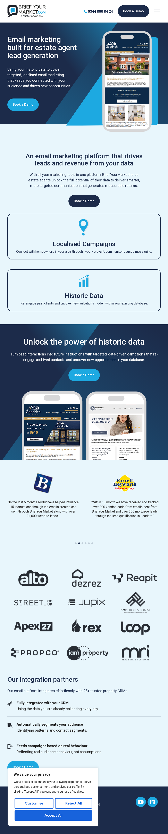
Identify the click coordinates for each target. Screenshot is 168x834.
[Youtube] (141, 802)
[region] (53, 797)
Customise (34, 803)
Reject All (73, 803)
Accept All (53, 815)
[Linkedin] (153, 802)
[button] (76, 543)
